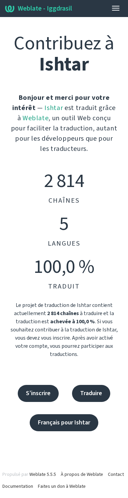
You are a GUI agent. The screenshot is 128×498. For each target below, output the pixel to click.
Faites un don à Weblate (62, 486)
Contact (116, 474)
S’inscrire (38, 393)
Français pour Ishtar (64, 422)
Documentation (17, 486)
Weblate (36, 118)
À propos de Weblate (82, 474)
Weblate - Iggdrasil (45, 8)
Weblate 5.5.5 (42, 474)
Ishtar (53, 108)
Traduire (91, 393)
